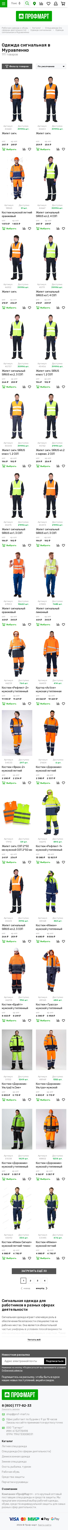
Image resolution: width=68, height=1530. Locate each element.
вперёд (40, 1288)
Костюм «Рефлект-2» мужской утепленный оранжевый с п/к (15, 689)
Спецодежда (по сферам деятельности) (26, 1451)
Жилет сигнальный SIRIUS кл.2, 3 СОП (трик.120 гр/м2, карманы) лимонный (14, 372)
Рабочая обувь (11, 1471)
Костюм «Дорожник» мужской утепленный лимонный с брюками (15, 1165)
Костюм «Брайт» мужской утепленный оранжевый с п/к (15, 1006)
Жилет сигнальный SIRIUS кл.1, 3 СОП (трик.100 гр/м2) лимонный (13, 531)
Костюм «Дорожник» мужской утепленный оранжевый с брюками (49, 1165)
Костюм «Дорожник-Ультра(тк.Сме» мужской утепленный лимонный (15, 1085)
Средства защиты (13, 1477)
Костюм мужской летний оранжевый (17, 214)
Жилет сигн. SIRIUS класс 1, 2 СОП (47, 372)
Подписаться (54, 1361)
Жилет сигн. (9, 133)
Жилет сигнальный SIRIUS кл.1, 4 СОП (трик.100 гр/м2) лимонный (47, 293)
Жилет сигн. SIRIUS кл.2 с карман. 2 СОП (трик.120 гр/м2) (50, 452)
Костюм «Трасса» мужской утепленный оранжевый (49, 1006)
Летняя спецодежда (14, 1446)
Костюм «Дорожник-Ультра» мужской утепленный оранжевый (50, 1085)
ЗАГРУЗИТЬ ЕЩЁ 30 (34, 1271)
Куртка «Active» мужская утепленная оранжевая (48, 689)
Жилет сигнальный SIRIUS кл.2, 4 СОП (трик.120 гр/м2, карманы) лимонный (48, 214)
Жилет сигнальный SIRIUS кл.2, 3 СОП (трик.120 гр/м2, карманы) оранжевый (15, 927)
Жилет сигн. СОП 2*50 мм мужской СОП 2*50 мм (17, 848)
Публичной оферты (12, 1370)
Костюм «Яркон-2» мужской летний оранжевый (13, 769)
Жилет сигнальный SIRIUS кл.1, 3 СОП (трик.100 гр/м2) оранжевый (47, 531)
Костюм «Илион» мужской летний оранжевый (46, 1244)
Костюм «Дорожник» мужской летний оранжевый (49, 769)
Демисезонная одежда (16, 1456)
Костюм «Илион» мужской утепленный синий (49, 927)
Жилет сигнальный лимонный (47, 610)
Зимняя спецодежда (14, 1461)
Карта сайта (44, 1525)
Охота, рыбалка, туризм (16, 1466)
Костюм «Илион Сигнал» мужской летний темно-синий (17, 1244)
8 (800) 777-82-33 (16, 1406)
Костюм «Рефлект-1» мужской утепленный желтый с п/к (49, 848)
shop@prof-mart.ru (17, 1414)
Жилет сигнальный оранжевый (13, 610)
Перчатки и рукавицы (15, 1482)
